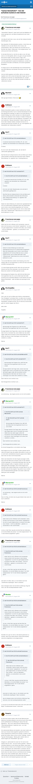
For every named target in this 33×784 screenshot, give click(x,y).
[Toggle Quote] (3, 138)
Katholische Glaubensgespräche (18, 18)
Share (7, 764)
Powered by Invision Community (16, 781)
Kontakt (27, 776)
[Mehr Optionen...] (30, 28)
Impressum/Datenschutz (17, 776)
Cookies (16, 778)
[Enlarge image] (20, 97)
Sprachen (6, 776)
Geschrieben (12, 29)
